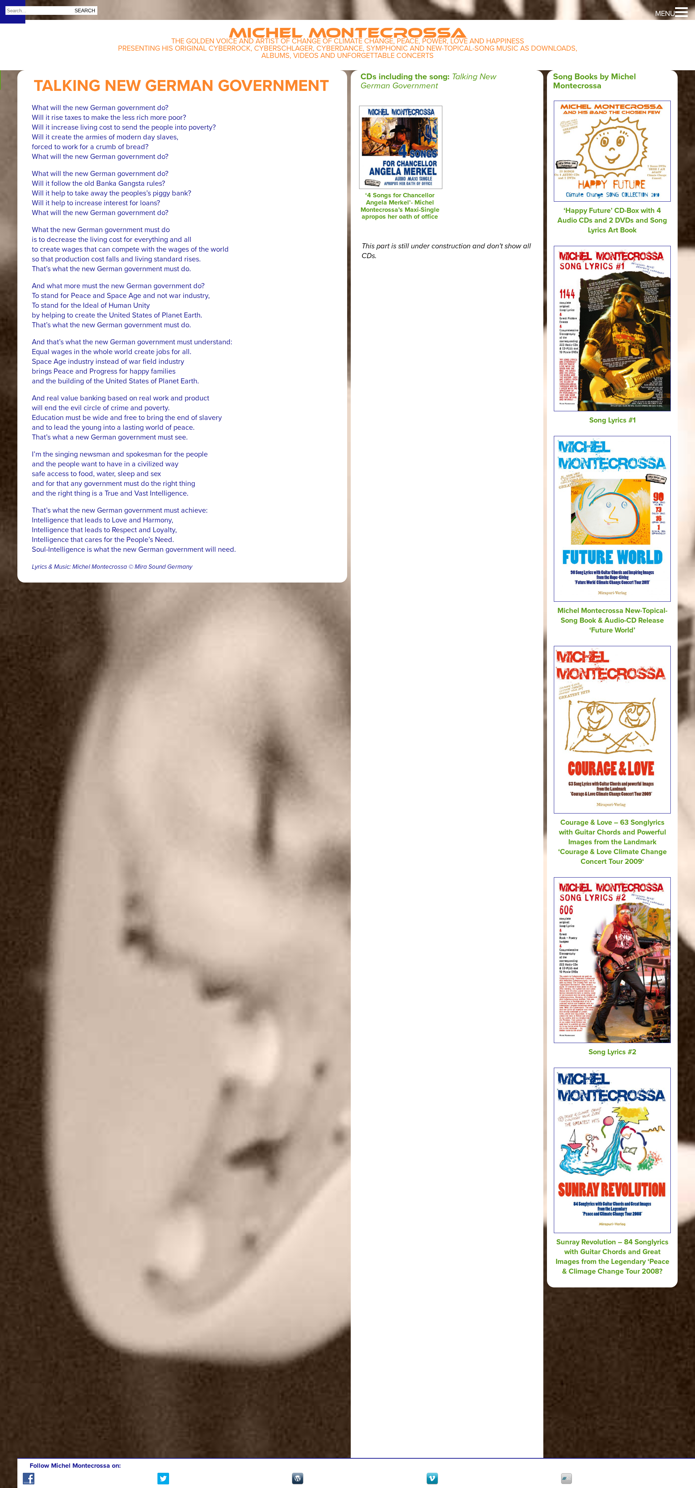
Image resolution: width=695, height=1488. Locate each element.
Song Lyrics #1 (612, 420)
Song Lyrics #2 (612, 1052)
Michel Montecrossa (348, 29)
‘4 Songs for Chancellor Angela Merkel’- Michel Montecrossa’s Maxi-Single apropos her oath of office (400, 205)
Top (677, 1455)
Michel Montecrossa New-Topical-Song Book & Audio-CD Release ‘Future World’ (612, 620)
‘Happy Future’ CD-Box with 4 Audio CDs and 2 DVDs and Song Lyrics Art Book (612, 220)
